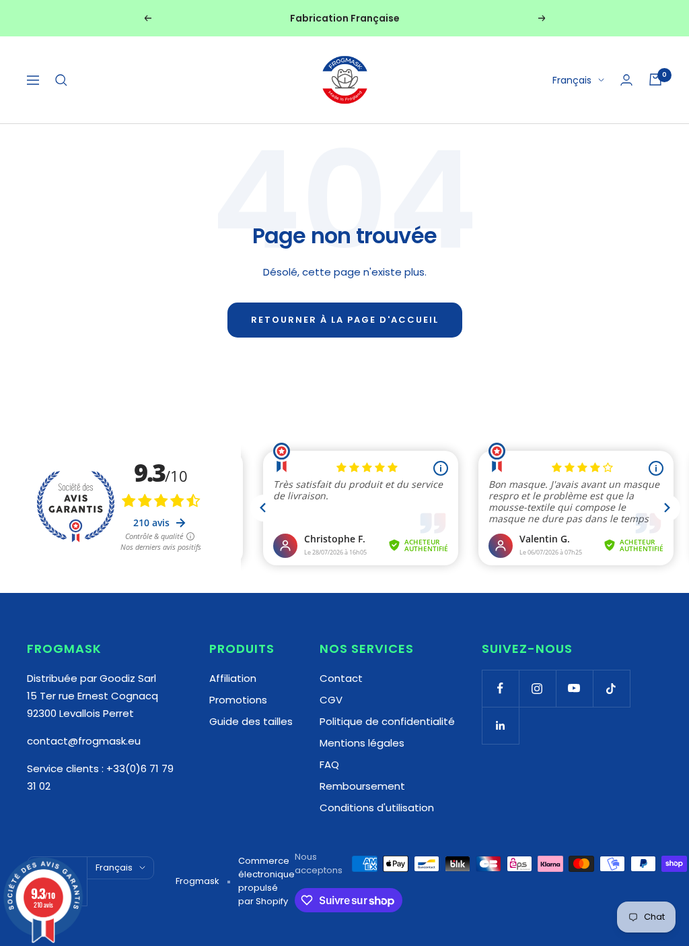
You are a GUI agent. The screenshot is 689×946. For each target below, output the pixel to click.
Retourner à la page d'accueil (345, 319)
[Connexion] (626, 80)
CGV (331, 700)
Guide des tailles (251, 721)
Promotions (238, 700)
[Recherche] (61, 80)
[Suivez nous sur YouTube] (574, 688)
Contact (341, 678)
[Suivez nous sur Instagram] (537, 688)
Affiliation (232, 678)
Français (571, 80)
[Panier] (655, 79)
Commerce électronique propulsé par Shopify (266, 881)
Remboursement (362, 786)
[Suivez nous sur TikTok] (611, 688)
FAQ (329, 764)
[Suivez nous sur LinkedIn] (500, 725)
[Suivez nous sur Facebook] (500, 688)
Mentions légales (362, 743)
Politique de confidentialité (387, 721)
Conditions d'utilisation (377, 807)
